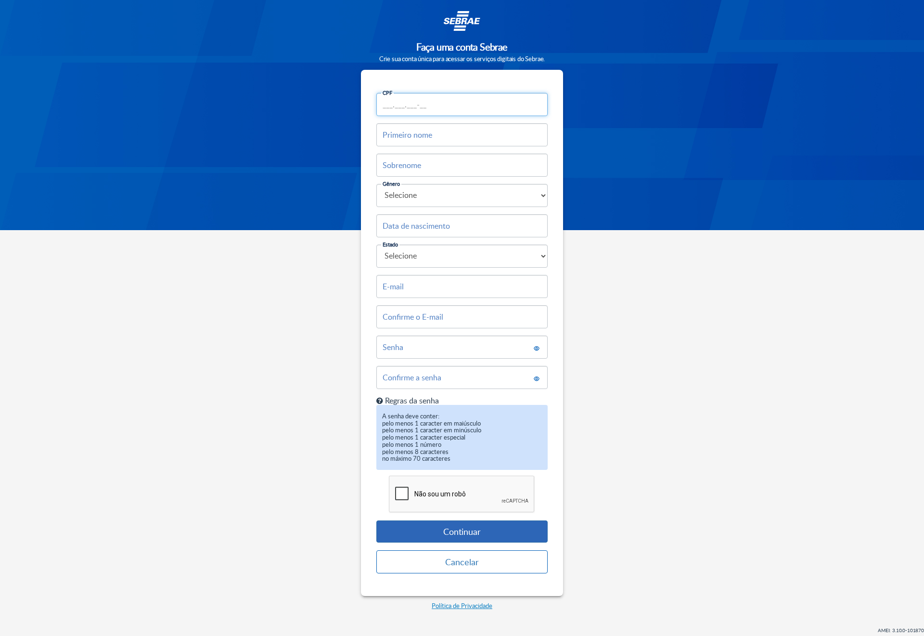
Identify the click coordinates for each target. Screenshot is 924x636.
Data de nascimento (416, 226)
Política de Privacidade (462, 605)
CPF (387, 92)
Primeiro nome (407, 135)
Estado (390, 244)
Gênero (391, 183)
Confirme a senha (412, 377)
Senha (393, 347)
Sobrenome (402, 165)
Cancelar (462, 562)
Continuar (462, 531)
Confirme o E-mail (413, 317)
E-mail (393, 286)
